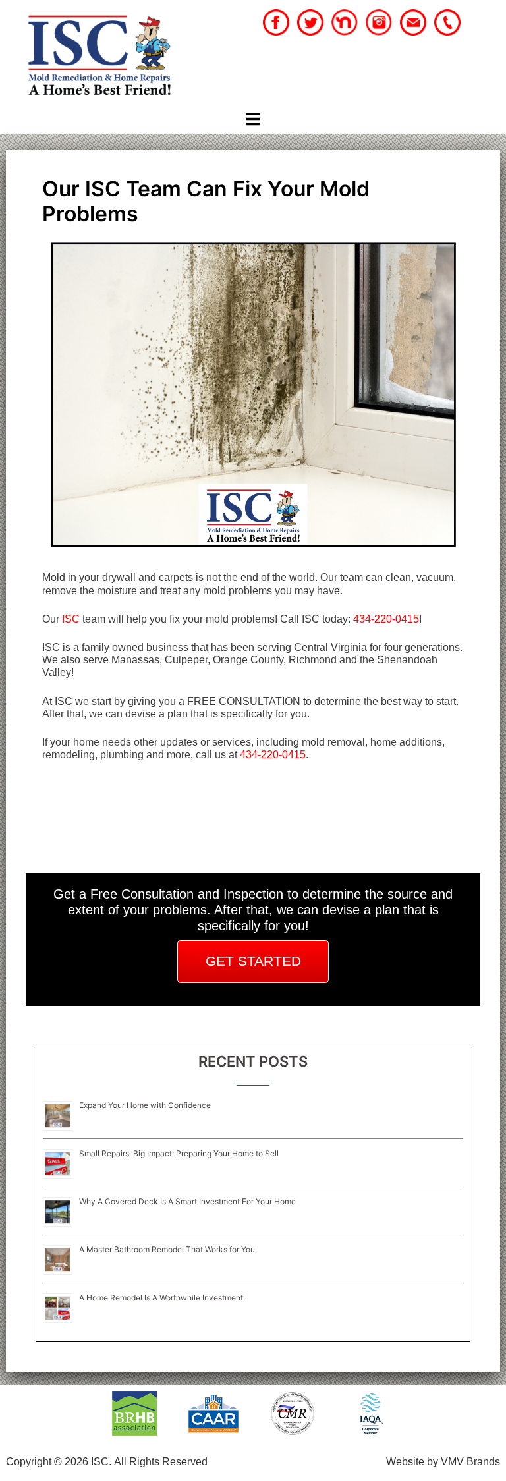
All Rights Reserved (161, 1461)
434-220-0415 (386, 619)
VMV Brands (470, 1461)
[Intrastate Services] (99, 57)
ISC (71, 619)
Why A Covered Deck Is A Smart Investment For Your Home (187, 1201)
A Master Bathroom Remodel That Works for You (167, 1249)
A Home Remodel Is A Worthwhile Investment (161, 1297)
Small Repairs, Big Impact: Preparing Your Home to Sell (179, 1153)
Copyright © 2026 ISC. (58, 1461)
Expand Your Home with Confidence (145, 1105)
